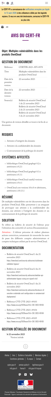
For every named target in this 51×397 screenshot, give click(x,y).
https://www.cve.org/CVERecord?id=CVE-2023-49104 (25, 313)
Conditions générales (17, 358)
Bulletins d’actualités (25, 355)
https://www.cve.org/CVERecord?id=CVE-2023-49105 (25, 321)
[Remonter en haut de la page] (25, 346)
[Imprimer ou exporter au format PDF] (2, 27)
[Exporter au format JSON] (7, 27)
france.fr (23, 368)
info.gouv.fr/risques (34, 368)
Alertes (7, 355)
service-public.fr (24, 364)
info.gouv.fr (13, 368)
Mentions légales (40, 355)
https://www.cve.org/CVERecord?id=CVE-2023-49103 (25, 305)
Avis (13, 355)
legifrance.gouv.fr (38, 364)
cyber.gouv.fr (11, 364)
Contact (38, 358)
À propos (30, 358)
